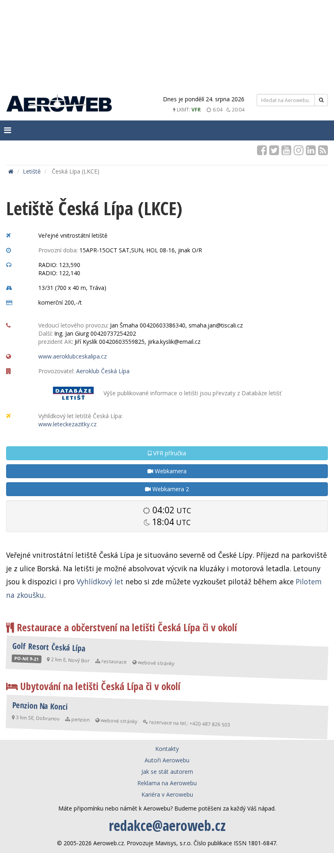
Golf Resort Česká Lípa (49, 647)
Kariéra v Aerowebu (167, 794)
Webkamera (170, 471)
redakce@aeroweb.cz (167, 825)
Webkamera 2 (170, 489)
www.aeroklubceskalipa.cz (72, 356)
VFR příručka (169, 453)
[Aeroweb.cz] (59, 104)
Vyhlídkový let (100, 581)
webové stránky (156, 663)
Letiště (32, 171)
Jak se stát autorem (167, 771)
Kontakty (167, 749)
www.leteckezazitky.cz (67, 424)
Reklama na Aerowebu (167, 783)
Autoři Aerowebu (167, 760)
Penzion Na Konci (40, 706)
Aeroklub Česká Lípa (103, 371)
